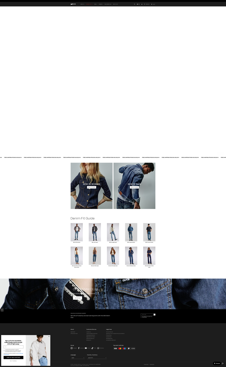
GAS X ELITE (115, 4)
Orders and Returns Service (91, 333)
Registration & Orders (90, 336)
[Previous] (219, 154)
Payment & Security (90, 338)
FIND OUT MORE (91, 187)
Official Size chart (74, 333)
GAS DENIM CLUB (108, 4)
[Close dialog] (49, 336)
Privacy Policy (109, 335)
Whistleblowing (109, 338)
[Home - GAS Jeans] (73, 4)
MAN (73, 151)
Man (95, 4)
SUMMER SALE (89, 4)
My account (88, 340)
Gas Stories (73, 332)
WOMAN (80, 151)
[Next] (222, 154)
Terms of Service (109, 332)
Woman (100, 4)
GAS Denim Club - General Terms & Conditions (115, 333)
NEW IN (82, 4)
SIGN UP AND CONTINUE (13, 357)
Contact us (88, 332)
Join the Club (77, 298)
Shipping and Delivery (90, 335)
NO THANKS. (13, 361)
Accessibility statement (111, 340)
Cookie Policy (109, 336)
